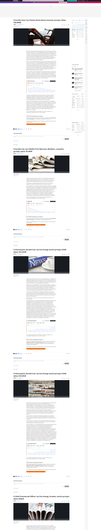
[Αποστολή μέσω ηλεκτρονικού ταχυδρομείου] (28, 117)
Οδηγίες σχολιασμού (15, 129)
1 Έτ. (35, 194)
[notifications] (85, 0)
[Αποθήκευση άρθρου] (64, 13)
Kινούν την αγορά (75, 82)
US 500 (73, 21)
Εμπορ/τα (79, 9)
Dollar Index (73, 24)
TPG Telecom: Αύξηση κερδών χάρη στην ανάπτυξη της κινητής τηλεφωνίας (79, 76)
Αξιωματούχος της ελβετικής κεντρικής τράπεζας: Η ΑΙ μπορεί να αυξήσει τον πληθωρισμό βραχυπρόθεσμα (79, 67)
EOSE (55, 267)
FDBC (54, 166)
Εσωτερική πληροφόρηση (20, 242)
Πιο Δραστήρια (73, 85)
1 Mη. (31, 194)
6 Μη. (33, 194)
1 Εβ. (29, 194)
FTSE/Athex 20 (74, 19)
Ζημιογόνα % (82, 85)
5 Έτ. (37, 194)
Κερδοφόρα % (78, 85)
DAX (72, 20)
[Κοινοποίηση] (62, 13)
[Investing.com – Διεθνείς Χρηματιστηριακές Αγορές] (16, 0)
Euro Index (73, 25)
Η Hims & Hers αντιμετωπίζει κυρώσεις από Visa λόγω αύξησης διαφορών (79, 62)
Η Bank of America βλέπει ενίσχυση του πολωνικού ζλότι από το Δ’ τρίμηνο (79, 71)
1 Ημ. (28, 194)
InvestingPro (33, 46)
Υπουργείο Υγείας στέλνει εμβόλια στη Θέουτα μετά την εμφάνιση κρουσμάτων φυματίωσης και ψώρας (79, 58)
